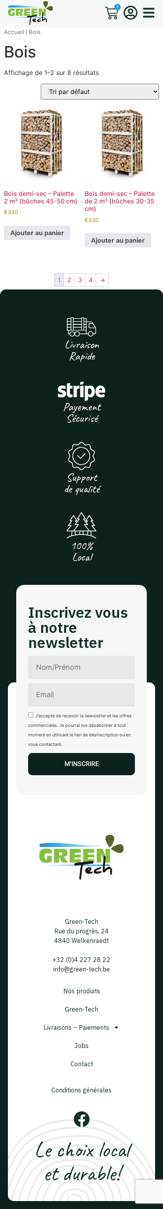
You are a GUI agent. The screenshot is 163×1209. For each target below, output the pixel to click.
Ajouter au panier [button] (37, 233)
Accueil (14, 32)
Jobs (81, 1046)
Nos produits (81, 991)
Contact (81, 1064)
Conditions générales (81, 1090)
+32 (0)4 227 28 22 (81, 960)
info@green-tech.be (81, 969)
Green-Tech (81, 1009)
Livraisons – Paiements (76, 1027)
